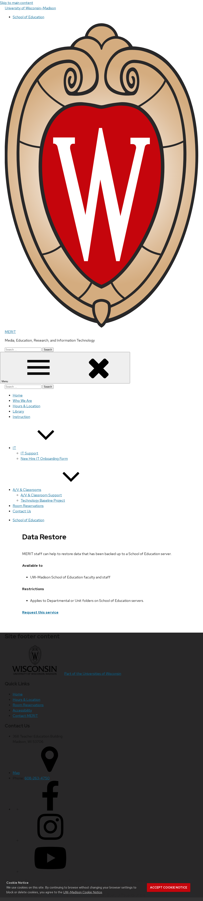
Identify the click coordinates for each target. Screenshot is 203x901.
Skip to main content (16, 2)
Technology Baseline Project (43, 500)
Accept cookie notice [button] (168, 887)
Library (18, 411)
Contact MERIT (25, 715)
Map (16, 772)
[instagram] (50, 840)
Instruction (21, 416)
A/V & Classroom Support (41, 495)
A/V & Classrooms (27, 489)
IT (14, 448)
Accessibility (22, 710)
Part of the (92, 673)
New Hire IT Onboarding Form (44, 458)
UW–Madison (30, 8)
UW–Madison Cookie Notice (82, 892)
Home (18, 395)
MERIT (10, 331)
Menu (5, 381)
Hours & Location (26, 406)
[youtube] (50, 871)
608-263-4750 (37, 778)
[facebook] (50, 809)
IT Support (29, 453)
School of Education (28, 17)
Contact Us (22, 511)
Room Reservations (28, 505)
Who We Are (22, 400)
